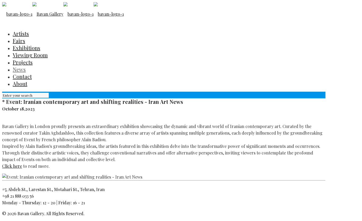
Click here (12, 166)
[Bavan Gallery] (63, 14)
